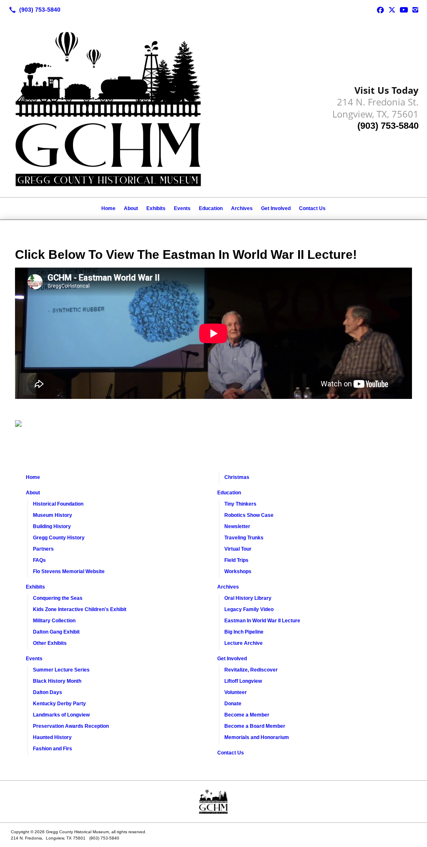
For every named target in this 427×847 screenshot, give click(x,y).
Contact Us (312, 208)
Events (182, 208)
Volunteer (235, 692)
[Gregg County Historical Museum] (213, 802)
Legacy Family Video (249, 609)
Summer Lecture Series (61, 670)
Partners (43, 549)
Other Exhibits (50, 643)
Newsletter (237, 526)
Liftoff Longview (243, 681)
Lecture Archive (243, 643)
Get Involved (276, 208)
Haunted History (52, 737)
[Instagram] (415, 9)
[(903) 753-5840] (33, 9)
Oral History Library (247, 598)
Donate (232, 704)
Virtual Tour (237, 549)
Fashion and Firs (52, 749)
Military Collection (54, 621)
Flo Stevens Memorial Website (69, 571)
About (131, 208)
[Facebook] (380, 9)
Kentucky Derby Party (59, 704)
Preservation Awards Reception (71, 726)
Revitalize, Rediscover (251, 670)
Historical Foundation (58, 504)
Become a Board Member (254, 726)
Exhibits (156, 208)
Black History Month (57, 681)
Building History (52, 526)
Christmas (236, 477)
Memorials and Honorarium (256, 737)
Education (211, 208)
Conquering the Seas (58, 598)
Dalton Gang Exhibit (56, 632)
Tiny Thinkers (240, 504)
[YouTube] (403, 9)
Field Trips (236, 560)
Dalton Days (47, 692)
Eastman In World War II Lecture (262, 621)
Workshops (237, 571)
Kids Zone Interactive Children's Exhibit (79, 609)
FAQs (39, 560)
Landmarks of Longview (61, 715)
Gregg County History (59, 538)
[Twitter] (392, 9)
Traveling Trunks (244, 538)
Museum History (52, 515)
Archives (242, 208)
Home (108, 208)
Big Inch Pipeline (244, 632)
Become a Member (246, 715)
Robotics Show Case (249, 515)
